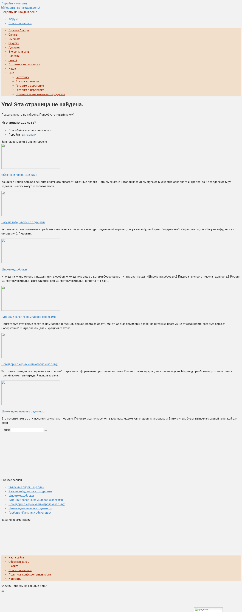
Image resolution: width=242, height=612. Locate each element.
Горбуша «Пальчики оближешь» (30, 512)
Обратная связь (19, 561)
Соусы (13, 60)
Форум (13, 19)
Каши (12, 68)
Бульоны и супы (19, 51)
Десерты (14, 47)
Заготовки (22, 77)
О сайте (13, 566)
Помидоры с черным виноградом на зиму (37, 504)
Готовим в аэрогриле (30, 85)
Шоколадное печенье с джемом (30, 508)
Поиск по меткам (20, 23)
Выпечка (14, 39)
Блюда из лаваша (27, 81)
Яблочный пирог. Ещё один (26, 487)
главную (30, 134)
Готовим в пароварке (30, 90)
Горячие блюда (19, 30)
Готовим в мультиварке (24, 64)
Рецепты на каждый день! (19, 12)
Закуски (14, 43)
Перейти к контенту (14, 3)
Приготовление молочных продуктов (40, 94)
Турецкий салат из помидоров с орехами (36, 500)
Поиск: (6, 430)
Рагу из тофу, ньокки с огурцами (30, 491)
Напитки (14, 56)
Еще (11, 73)
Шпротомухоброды (21, 495)
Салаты (13, 34)
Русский (204, 609)
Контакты (15, 578)
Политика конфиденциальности (30, 574)
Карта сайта (16, 557)
